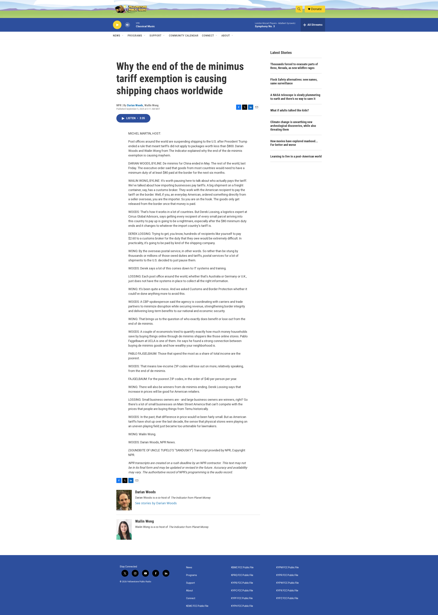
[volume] (127, 25)
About (189, 590)
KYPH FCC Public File (242, 606)
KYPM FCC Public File (287, 567)
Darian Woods (135, 105)
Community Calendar (183, 35)
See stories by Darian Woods (156, 503)
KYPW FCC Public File (287, 583)
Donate (316, 9)
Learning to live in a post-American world (296, 156)
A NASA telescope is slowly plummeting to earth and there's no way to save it (295, 96)
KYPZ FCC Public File (287, 598)
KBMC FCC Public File (242, 567)
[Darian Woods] (124, 500)
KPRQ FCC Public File (242, 575)
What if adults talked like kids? (289, 110)
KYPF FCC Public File (242, 598)
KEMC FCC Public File (197, 606)
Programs (135, 35)
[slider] (132, 25)
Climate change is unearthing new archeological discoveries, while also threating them (293, 125)
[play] (117, 25)
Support (156, 35)
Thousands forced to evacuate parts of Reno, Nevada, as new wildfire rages (294, 66)
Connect (208, 35)
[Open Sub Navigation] (122, 35)
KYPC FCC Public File (242, 590)
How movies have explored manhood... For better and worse (294, 143)
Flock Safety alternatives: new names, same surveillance (293, 81)
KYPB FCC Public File (242, 583)
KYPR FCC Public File (287, 575)
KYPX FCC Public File (287, 590)
